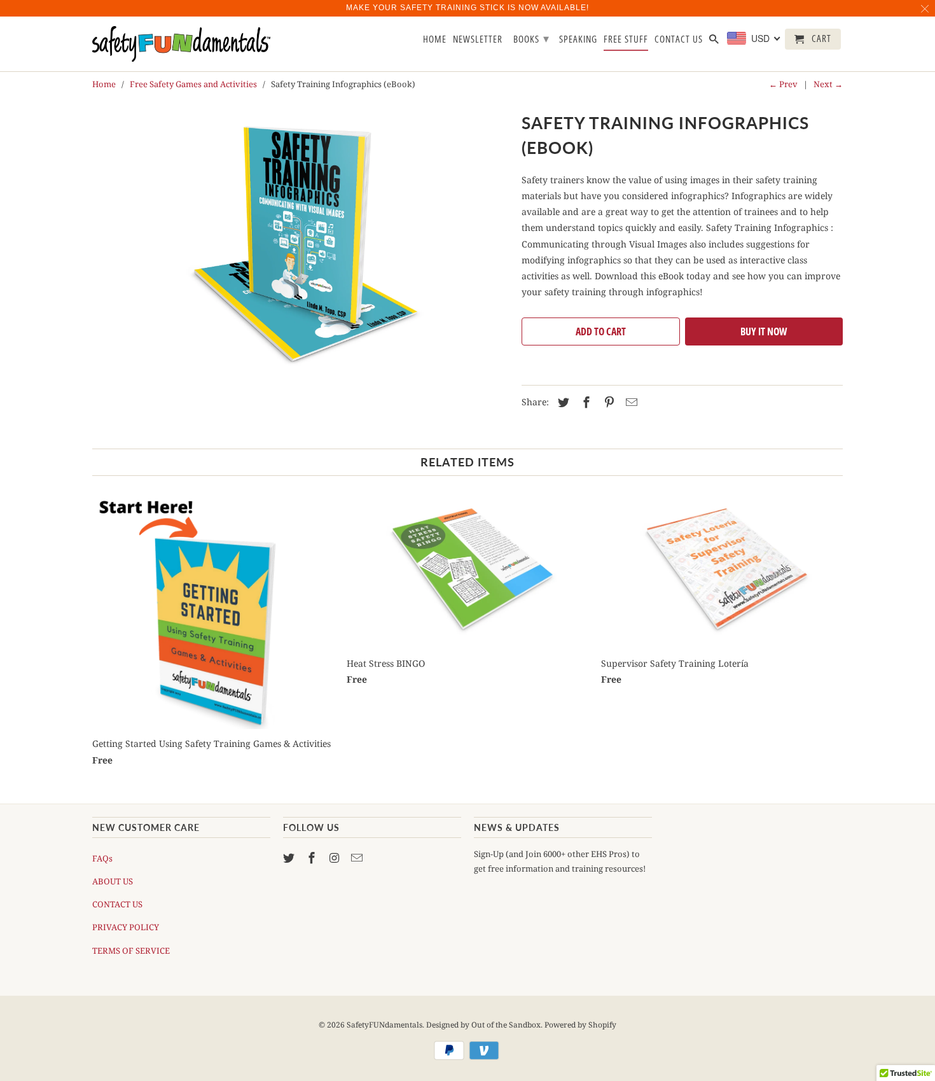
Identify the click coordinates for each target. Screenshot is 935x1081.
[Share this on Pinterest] (607, 402)
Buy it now (763, 331)
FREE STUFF (626, 39)
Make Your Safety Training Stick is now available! (467, 7)
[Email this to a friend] (630, 402)
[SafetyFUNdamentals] (181, 44)
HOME (435, 39)
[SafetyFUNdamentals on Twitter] (290, 857)
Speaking (578, 39)
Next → (828, 84)
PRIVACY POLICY (125, 927)
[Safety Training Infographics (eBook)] (300, 247)
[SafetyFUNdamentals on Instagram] (336, 857)
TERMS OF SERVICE (131, 950)
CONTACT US (117, 904)
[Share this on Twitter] (561, 402)
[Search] (715, 42)
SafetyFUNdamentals (384, 1024)
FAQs (102, 858)
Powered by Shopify (580, 1024)
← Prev (783, 84)
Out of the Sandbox (506, 1024)
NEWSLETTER (477, 39)
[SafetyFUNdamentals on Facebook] (313, 857)
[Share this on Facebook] (584, 402)
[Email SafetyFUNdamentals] (358, 857)
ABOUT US (112, 881)
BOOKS (531, 38)
